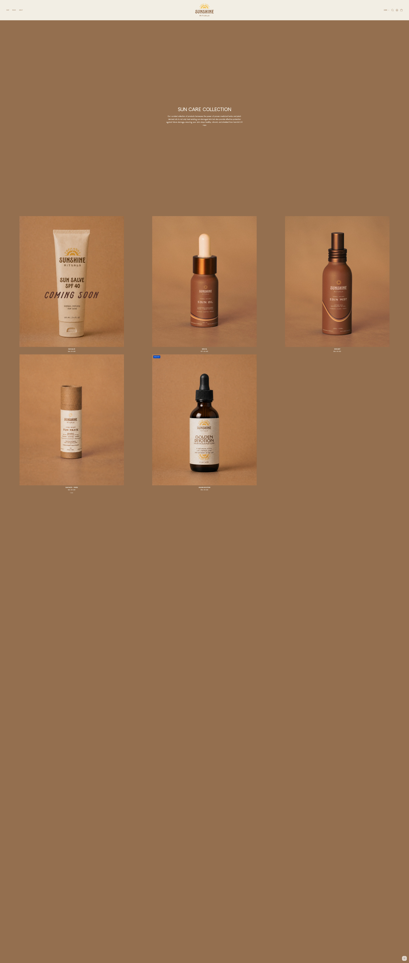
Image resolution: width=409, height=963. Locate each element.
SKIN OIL (204, 349)
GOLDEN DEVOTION (204, 487)
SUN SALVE (71, 349)
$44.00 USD (72, 351)
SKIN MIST (337, 349)
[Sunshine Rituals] (204, 10)
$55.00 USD (337, 351)
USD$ (385, 10)
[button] (14, 10)
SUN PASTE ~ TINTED (72, 487)
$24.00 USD (71, 490)
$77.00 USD (204, 351)
